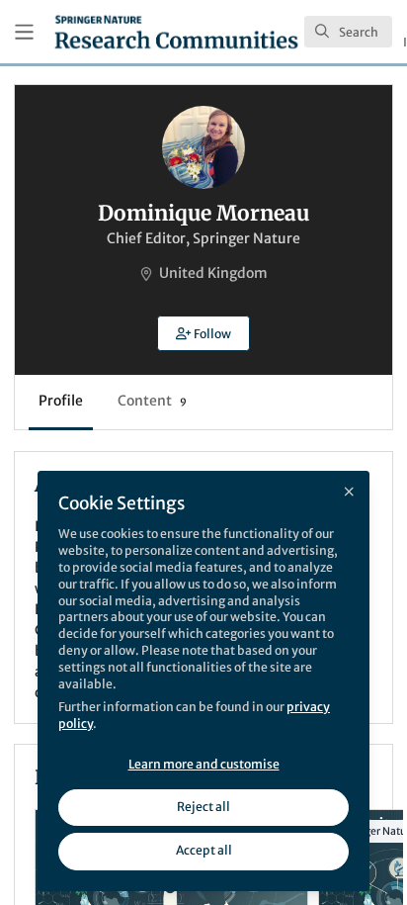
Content (152, 400)
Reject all (203, 806)
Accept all (204, 850)
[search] (348, 31)
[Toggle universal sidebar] (24, 32)
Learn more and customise (204, 764)
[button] (203, 333)
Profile (61, 400)
